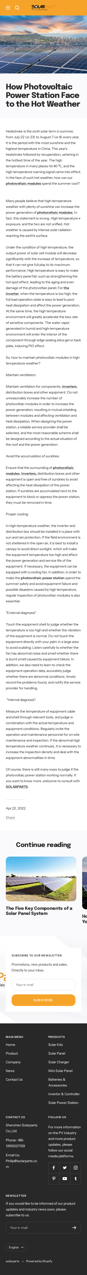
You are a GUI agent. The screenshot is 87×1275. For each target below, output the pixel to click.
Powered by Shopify (39, 1261)
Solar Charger (58, 1062)
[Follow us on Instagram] (75, 1167)
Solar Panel (56, 1053)
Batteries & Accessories (57, 1082)
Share (10, 817)
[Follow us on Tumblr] (75, 1178)
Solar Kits (55, 1044)
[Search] (17, 8)
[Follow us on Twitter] (64, 1167)
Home (10, 1044)
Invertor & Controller (64, 1094)
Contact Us (14, 1079)
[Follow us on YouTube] (64, 1178)
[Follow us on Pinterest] (53, 1178)
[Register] (74, 1227)
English (14, 1247)
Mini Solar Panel (60, 1071)
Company (13, 1062)
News (10, 1071)
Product (12, 1053)
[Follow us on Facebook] (53, 1167)
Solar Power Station (63, 1102)
